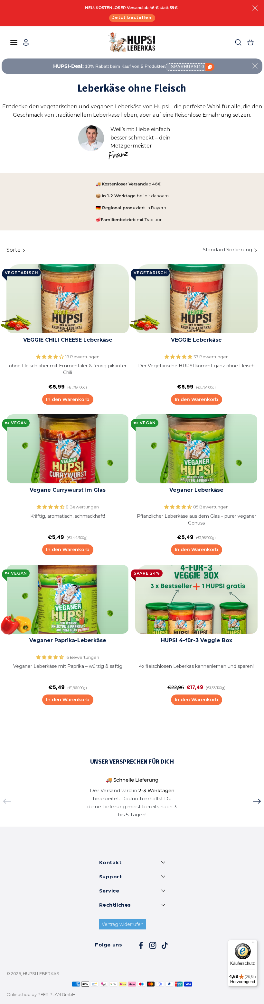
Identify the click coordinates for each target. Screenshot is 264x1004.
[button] (50, 357)
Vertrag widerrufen (123, 924)
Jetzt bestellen (132, 17)
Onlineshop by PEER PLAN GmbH (40, 994)
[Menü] (254, 943)
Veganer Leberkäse (196, 490)
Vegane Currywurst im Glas (68, 490)
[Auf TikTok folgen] (164, 945)
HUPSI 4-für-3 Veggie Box (196, 640)
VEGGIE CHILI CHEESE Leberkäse (67, 340)
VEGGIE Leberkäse (196, 340)
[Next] (257, 801)
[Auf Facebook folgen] (141, 945)
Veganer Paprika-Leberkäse (67, 640)
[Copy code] (209, 67)
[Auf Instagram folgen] (152, 945)
